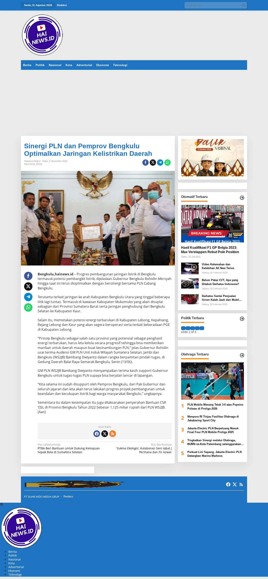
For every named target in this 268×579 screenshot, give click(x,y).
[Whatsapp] (167, 162)
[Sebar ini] (145, 162)
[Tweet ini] (153, 162)
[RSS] (112, 433)
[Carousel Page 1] (183, 328)
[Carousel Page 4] (197, 328)
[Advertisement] (134, 101)
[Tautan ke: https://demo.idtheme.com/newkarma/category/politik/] (242, 318)
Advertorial (29, 164)
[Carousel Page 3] (192, 328)
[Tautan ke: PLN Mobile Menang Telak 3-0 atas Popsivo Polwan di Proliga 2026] (212, 381)
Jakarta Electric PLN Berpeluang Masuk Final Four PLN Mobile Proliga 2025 (212, 430)
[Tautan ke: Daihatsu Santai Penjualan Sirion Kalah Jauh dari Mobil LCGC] (190, 299)
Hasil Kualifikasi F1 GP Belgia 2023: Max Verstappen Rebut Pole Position (210, 250)
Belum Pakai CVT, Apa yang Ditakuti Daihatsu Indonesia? (220, 281)
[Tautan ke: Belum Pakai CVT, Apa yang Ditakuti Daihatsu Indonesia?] (190, 283)
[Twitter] (104, 433)
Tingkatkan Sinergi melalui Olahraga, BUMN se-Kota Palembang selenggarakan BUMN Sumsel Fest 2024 (214, 442)
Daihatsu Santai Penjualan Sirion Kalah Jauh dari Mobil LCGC (220, 298)
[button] (243, 5)
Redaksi (68, 496)
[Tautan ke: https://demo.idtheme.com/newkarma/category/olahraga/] (242, 355)
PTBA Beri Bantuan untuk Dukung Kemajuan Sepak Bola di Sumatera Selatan (69, 448)
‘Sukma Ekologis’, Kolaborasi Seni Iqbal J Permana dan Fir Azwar (143, 448)
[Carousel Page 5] (202, 328)
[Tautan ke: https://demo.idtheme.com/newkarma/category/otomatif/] (242, 197)
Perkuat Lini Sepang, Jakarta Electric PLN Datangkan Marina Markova (214, 453)
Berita (39, 164)
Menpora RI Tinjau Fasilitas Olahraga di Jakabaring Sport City (213, 418)
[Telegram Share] (160, 162)
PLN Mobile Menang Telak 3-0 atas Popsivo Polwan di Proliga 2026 (215, 406)
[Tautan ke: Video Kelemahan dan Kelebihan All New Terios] (190, 268)
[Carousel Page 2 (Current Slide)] (188, 328)
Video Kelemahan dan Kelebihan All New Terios (218, 266)
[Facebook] (96, 433)
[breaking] (43, 35)
